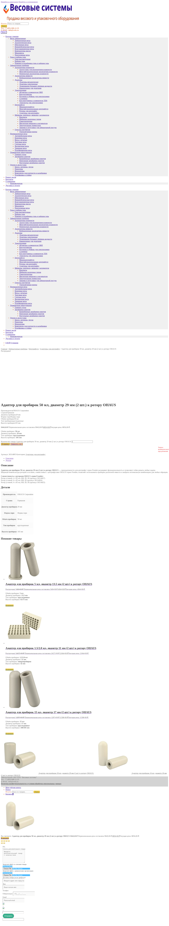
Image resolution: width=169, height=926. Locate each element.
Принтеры (19, 169)
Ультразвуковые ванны (28, 132)
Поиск (4, 26)
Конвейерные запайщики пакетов (32, 159)
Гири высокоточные (22, 59)
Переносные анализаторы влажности (34, 74)
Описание (9, 458)
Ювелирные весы (22, 45)
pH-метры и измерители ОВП (31, 92)
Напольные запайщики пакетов (31, 161)
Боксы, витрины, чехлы (24, 167)
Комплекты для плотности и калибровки (31, 173)
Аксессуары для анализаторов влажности (35, 70)
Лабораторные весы (22, 41)
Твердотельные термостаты (30, 125)
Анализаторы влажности (24, 67)
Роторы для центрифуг (28, 111)
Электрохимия (20, 90)
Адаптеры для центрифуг (29, 113)
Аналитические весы (23, 43)
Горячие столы (20, 154)
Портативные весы (22, 55)
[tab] (87, 458)
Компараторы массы (23, 51)
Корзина (9, 794)
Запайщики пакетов (22, 157)
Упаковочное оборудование (21, 152)
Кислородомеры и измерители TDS (33, 101)
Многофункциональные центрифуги (33, 109)
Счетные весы (20, 144)
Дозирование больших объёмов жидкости (35, 86)
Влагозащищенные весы (24, 49)
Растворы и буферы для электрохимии (34, 96)
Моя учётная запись (13, 788)
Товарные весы (21, 148)
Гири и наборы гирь (18, 57)
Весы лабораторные (18, 38)
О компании (10, 181)
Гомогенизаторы (25, 121)
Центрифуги (20, 105)
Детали (8, 460)
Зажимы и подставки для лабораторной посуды (38, 128)
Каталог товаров (12, 36)
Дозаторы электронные (28, 84)
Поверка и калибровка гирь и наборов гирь (32, 63)
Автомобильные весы (23, 136)
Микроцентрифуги (26, 107)
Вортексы (23, 117)
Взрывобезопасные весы (24, 47)
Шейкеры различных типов (30, 119)
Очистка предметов (22, 130)
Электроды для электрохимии (31, 103)
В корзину (5, 444)
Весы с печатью (21, 140)
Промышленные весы (18, 134)
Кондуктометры (25, 94)
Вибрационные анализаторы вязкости (34, 78)
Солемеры (23, 99)
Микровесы (19, 53)
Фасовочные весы (22, 146)
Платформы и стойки (23, 175)
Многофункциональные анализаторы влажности (38, 72)
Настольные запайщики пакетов (32, 163)
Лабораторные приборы (19, 65)
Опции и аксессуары (18, 165)
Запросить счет (16, 444)
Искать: (4, 24)
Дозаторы (18, 80)
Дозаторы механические (28, 82)
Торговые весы (21, 142)
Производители (16, 183)
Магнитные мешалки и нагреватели (33, 123)
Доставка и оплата (13, 186)
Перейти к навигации (9, 2)
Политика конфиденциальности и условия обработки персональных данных (31, 784)
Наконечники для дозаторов (30, 88)
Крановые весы (21, 138)
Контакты (9, 179)
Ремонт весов (11, 177)
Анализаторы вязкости (24, 76)
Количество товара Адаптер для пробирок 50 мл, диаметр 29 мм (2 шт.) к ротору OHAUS (36, 442)
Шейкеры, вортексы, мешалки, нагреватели (32, 115)
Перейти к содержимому (28, 2)
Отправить (8, 916)
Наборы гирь (20, 61)
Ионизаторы (19, 171)
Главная (4, 349)
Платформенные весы (23, 150)
